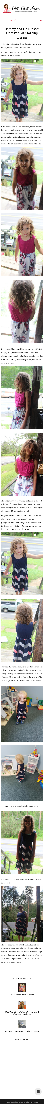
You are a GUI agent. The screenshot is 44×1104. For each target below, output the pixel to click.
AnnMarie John (33, 1102)
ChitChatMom (16, 1102)
